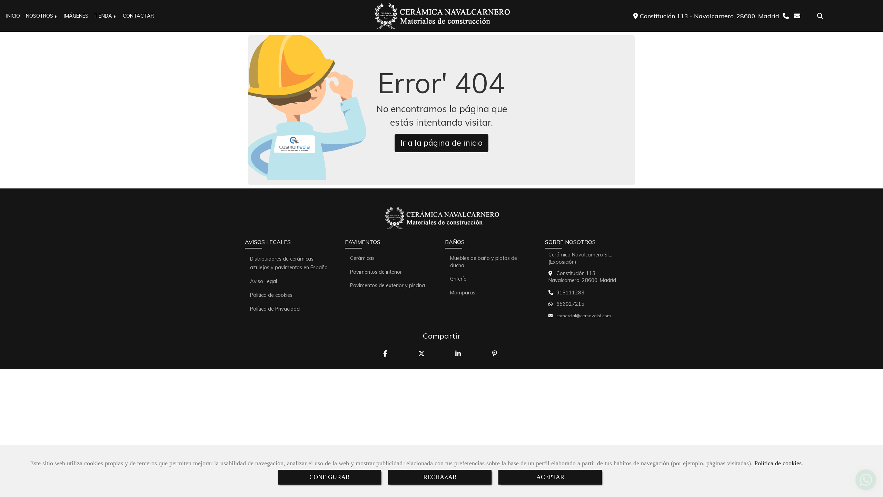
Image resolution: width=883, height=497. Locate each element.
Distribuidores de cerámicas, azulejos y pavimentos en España (289, 263)
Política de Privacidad (275, 309)
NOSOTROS (40, 16)
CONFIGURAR (329, 477)
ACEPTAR (550, 477)
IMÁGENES (76, 16)
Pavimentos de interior (376, 272)
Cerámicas (362, 258)
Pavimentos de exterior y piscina (387, 285)
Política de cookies (778, 463)
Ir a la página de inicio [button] (441, 143)
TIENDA (103, 16)
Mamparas (462, 293)
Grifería (458, 279)
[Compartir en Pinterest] (495, 354)
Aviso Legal (263, 281)
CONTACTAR (138, 16)
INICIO (13, 16)
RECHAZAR (440, 477)
